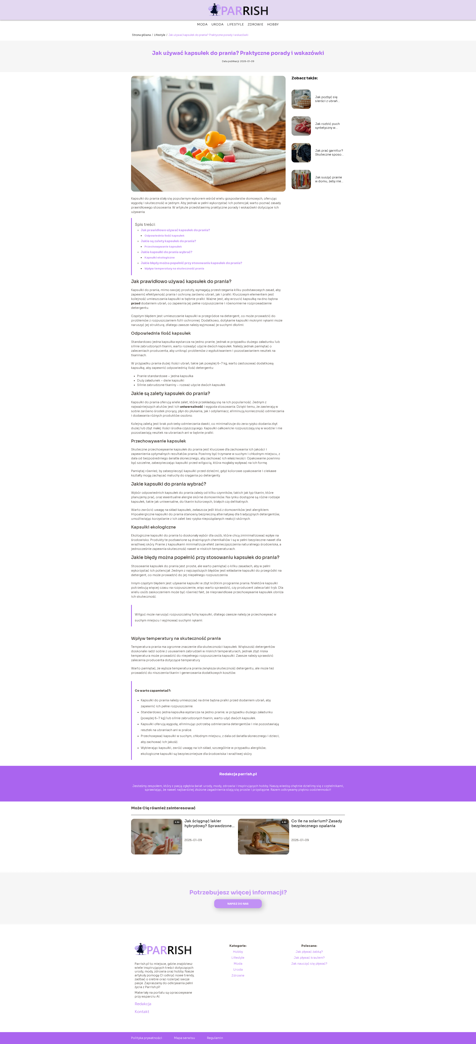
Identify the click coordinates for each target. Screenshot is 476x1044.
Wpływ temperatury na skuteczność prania (174, 268)
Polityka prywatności (146, 1038)
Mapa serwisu (184, 1038)
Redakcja (143, 1004)
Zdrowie (255, 24)
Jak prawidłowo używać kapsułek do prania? (175, 230)
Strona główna (141, 35)
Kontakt (142, 1011)
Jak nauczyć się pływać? (309, 964)
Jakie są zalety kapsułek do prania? (168, 241)
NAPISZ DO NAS (238, 903)
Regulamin (215, 1038)
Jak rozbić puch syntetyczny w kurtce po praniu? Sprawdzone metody (328, 126)
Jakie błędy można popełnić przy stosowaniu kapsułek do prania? (191, 263)
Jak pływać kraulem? (309, 958)
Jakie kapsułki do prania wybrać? (166, 252)
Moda (202, 24)
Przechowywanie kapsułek (163, 246)
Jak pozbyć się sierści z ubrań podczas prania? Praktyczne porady (328, 99)
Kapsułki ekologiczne (159, 257)
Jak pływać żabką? (309, 952)
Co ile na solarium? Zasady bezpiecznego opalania (316, 823)
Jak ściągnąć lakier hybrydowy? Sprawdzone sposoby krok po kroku (208, 823)
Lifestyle (235, 24)
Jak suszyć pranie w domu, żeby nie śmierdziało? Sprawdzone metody (328, 179)
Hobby (273, 24)
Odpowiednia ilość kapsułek (164, 235)
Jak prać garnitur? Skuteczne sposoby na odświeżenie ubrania (330, 153)
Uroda (217, 24)
